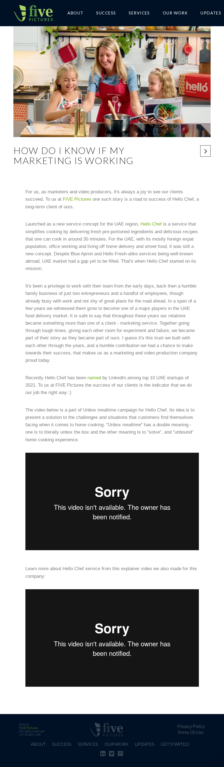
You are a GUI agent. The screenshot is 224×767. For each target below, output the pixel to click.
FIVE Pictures (77, 199)
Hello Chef (151, 224)
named (94, 377)
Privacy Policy (191, 726)
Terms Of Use (190, 732)
